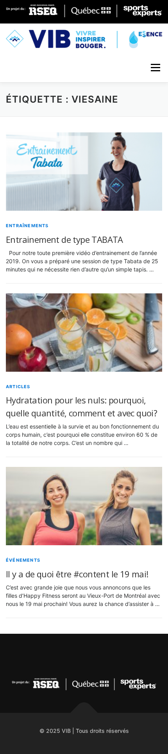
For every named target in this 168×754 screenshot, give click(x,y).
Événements (23, 560)
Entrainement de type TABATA (64, 239)
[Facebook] (84, 655)
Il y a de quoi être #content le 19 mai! (77, 574)
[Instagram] (65, 655)
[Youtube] (103, 655)
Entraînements (27, 225)
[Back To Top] (84, 713)
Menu (155, 67)
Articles (18, 386)
